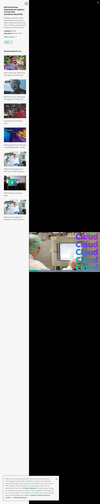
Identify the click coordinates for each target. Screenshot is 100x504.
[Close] (98, 2)
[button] (56, 479)
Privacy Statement (30, 488)
